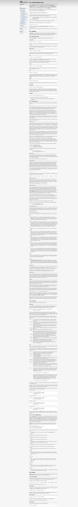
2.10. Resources (23, 18)
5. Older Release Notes (23, 23)
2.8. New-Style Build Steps (23, 27)
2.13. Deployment (23, 21)
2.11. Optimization (23, 19)
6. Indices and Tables (22, 24)
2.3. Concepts (23, 12)
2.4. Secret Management (24, 13)
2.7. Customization (23, 16)
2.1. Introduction (23, 11)
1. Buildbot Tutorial (22, 9)
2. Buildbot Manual (22, 10)
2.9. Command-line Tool (24, 17)
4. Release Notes (22, 22)
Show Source (21, 33)
